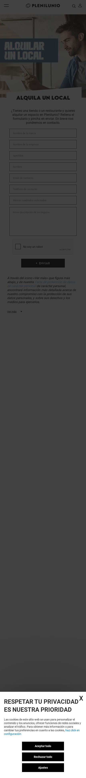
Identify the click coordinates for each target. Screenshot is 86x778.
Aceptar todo (43, 746)
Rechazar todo (43, 756)
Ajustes (43, 767)
